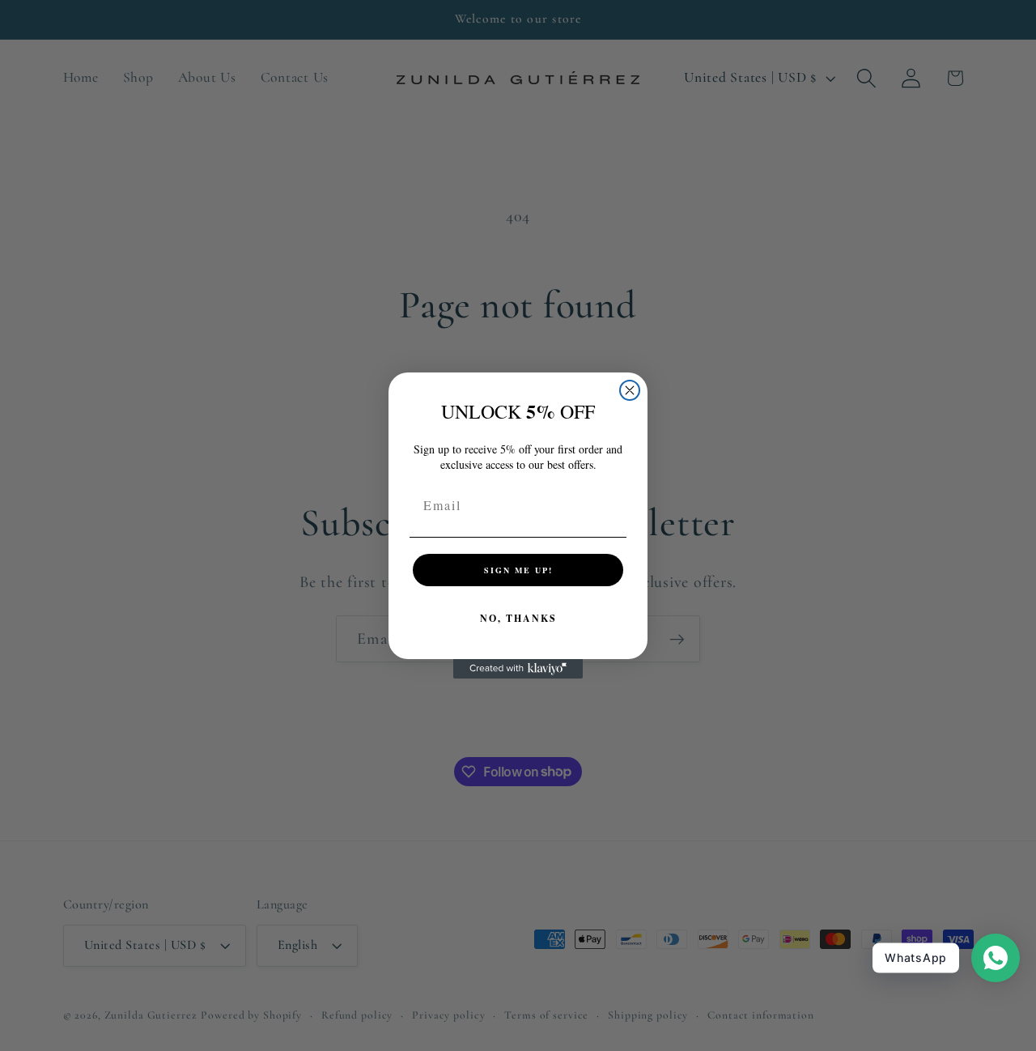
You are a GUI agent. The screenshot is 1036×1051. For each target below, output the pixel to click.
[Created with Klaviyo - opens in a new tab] (518, 669)
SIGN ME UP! (518, 570)
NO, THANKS (518, 618)
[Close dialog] (629, 390)
